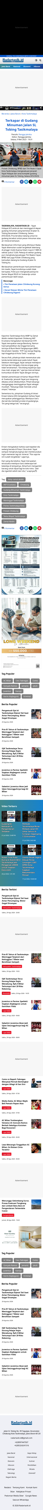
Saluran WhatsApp (21, 1500)
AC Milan (7, 680)
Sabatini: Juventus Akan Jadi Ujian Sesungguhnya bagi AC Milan (15, 789)
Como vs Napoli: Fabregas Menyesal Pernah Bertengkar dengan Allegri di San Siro (15, 1082)
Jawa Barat (6, 66)
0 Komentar (9, 182)
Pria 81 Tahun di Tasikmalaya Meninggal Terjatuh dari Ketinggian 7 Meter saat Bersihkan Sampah (15, 733)
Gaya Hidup (31, 1453)
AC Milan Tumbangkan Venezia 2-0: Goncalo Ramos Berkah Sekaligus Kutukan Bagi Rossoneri (14, 1124)
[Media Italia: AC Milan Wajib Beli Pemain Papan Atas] (36, 1105)
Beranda (5, 113)
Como (35, 680)
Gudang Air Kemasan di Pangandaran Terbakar (8, 828)
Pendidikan (32, 1465)
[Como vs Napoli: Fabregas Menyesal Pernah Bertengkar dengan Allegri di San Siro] (36, 1083)
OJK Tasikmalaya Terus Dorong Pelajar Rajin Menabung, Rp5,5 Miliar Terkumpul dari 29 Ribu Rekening (13, 753)
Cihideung (24, 484)
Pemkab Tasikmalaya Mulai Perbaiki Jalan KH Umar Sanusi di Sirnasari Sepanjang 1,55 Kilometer (31, 830)
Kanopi (18, 691)
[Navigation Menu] (40, 60)
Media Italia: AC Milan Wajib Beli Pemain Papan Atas (15, 1102)
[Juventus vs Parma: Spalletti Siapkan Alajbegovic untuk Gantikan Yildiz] (36, 774)
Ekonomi (27, 66)
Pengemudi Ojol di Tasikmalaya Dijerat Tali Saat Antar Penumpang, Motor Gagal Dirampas (15, 714)
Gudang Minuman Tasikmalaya (16, 490)
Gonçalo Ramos (10, 686)
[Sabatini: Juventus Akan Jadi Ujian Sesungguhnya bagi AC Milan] (36, 790)
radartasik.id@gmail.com (21, 1438)
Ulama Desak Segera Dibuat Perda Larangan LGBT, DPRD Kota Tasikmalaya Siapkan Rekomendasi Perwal (31, 866)
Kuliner (32, 1461)
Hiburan (37, 66)
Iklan (12, 1491)
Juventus (7, 691)
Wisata (32, 1469)
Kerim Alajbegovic (11, 696)
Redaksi (7, 1487)
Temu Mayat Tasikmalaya (14, 516)
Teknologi (11, 1473)
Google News (31, 1495)
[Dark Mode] (36, 60)
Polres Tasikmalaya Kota (13, 505)
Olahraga (11, 1469)
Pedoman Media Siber (14, 1495)
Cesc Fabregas (22, 680)
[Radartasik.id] (13, 60)
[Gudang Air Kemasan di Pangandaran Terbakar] (11, 816)
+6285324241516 (21, 1445)
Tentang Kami (19, 1487)
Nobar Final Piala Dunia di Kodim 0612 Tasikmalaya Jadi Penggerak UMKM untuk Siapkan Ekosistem (11, 863)
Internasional (32, 1457)
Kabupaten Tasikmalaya (12, 908)
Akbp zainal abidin (16, 479)
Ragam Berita (11, 1477)
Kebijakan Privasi (23, 1491)
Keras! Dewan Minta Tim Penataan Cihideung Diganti (19, 291)
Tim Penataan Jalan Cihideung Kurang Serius (21, 285)
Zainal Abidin (9, 521)
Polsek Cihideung (10, 511)
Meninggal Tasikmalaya (13, 500)
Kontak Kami (31, 1487)
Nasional (16, 66)
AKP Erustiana (9, 484)
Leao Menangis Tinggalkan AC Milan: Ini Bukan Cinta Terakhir (15, 1147)
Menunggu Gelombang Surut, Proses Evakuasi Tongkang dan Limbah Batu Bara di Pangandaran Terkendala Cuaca (15, 1205)
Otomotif (32, 1473)
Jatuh (35, 686)
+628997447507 (21, 1442)
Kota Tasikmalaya (29, 113)
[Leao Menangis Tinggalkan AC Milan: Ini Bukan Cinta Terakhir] (36, 1148)
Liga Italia (6, 1011)
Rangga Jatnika (25, 134)
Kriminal (27, 696)
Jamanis (25, 686)
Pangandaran (8, 1215)
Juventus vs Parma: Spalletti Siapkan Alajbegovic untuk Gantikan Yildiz (15, 772)
